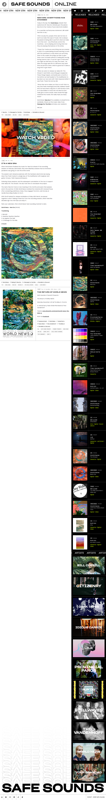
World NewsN (8, 114)
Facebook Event (43, 321)
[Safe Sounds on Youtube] (74, 11)
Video (3, 160)
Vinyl (91, 45)
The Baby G (62, 323)
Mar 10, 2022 (9, 160)
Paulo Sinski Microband (57, 331)
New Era (5, 112)
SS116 (20, 114)
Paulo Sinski (42, 323)
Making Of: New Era (16, 282)
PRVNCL (92, 321)
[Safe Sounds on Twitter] (102, 11)
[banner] (53, 4)
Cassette (93, 80)
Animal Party (61, 321)
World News (54, 23)
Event (39, 289)
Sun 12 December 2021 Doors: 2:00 (50, 289)
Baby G (48, 334)
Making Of (20, 284)
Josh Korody (26, 114)
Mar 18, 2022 (45, 14)
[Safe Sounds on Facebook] (88, 11)
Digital (92, 28)
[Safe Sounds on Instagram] (81, 11)
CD (95, 45)
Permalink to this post (38, 112)
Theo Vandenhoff (51, 323)
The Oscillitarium (29, 284)
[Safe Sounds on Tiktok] (95, 11)
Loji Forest (100, 441)
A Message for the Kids (29, 282)
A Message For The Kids (15, 112)
